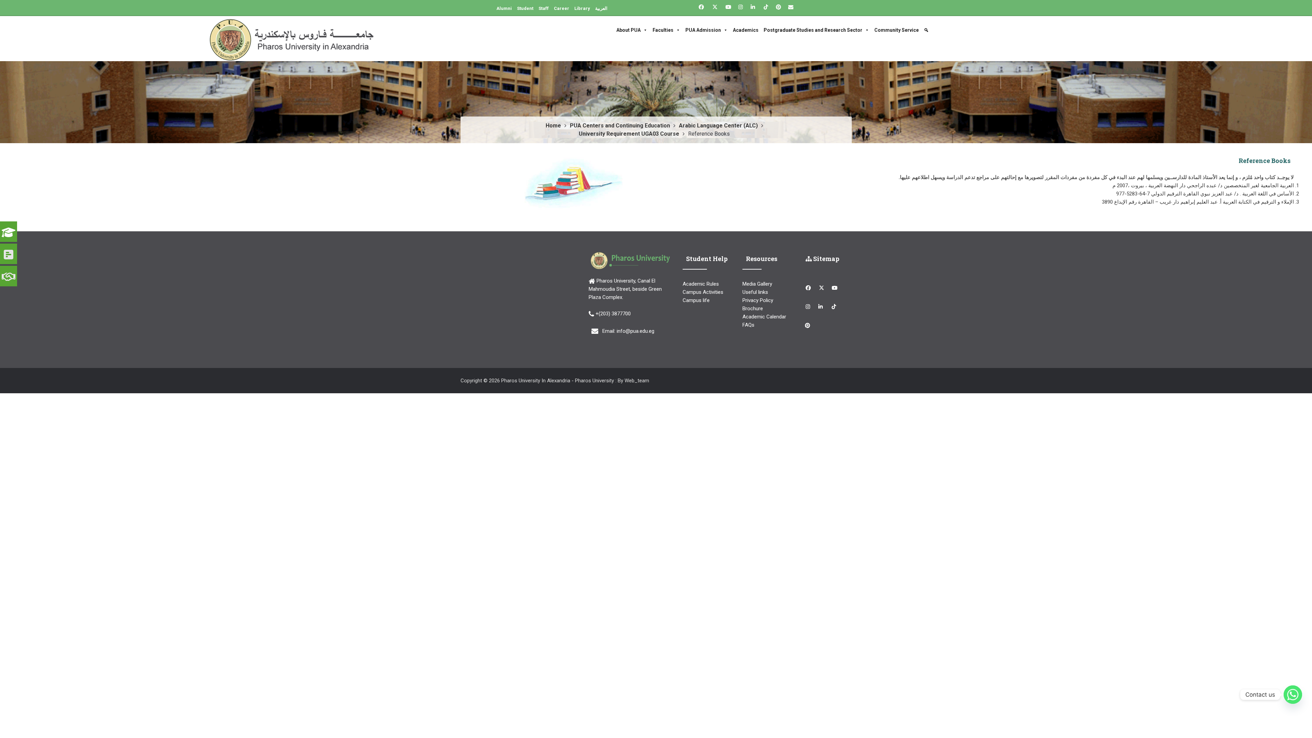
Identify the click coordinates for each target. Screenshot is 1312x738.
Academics (745, 30)
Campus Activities (703, 292)
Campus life (696, 300)
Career (561, 8)
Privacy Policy (757, 300)
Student (525, 8)
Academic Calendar (764, 317)
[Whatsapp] (1293, 694)
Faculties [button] (663, 30)
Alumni (504, 8)
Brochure (752, 308)
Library (582, 8)
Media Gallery (757, 284)
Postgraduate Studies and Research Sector (813, 30)
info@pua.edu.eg (635, 331)
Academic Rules (701, 284)
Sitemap (825, 259)
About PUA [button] (628, 30)
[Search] (927, 30)
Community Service (896, 30)
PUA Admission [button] (703, 30)
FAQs (748, 325)
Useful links (755, 292)
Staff (543, 8)
